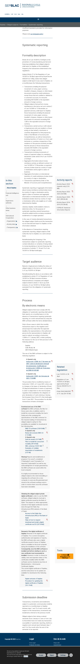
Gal (19, 14)
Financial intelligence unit (12, 194)
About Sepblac (11, 188)
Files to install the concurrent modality (34, 443)
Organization (12, 221)
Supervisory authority (9, 202)
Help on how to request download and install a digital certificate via (34, 522)
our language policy (36, 34)
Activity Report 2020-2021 (63, 198)
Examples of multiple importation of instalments (33, 449)
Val (22, 14)
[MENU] (40, 20)
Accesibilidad (57, 645)
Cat (12, 14)
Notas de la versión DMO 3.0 (34, 433)
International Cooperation (10, 217)
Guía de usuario (30, 439)
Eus (15, 14)
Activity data (12, 224)
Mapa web (57, 643)
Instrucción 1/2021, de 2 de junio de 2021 (37, 377)
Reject (52, 655)
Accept (41, 655)
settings (26, 656)
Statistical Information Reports (63, 209)
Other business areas (10, 209)
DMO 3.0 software (31, 428)
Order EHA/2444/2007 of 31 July (64, 392)
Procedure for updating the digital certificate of (34, 582)
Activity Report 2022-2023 (63, 193)
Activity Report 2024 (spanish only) (63, 185)
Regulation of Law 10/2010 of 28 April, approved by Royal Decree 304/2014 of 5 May (64, 384)
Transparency (12, 228)
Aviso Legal (32, 643)
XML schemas (29, 446)
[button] (38, 20)
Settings (63, 655)
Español (7, 14)
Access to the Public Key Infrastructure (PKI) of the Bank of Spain (36, 516)
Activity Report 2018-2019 (63, 203)
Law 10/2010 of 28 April (63, 375)
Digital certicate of (33, 579)
